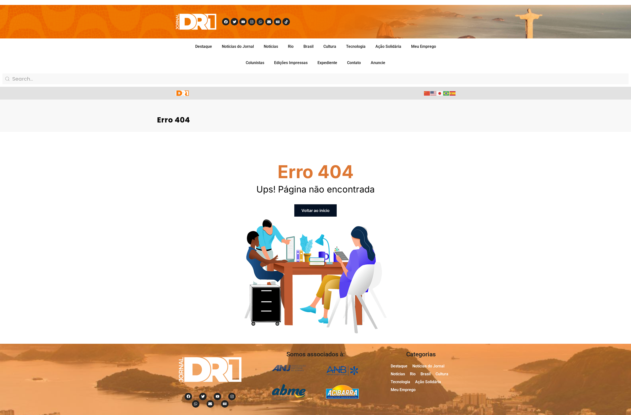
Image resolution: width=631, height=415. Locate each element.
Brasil (308, 46)
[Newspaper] (277, 21)
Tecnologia (356, 46)
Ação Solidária (388, 46)
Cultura (329, 46)
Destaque (203, 46)
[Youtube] (243, 21)
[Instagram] (251, 21)
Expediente (327, 62)
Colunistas (255, 62)
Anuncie (378, 62)
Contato (354, 62)
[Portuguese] (446, 93)
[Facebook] (225, 21)
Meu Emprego (423, 46)
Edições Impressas (291, 62)
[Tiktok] (286, 21)
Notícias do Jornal (238, 46)
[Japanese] (440, 93)
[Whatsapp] (260, 21)
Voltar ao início (315, 210)
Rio (291, 46)
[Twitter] (234, 21)
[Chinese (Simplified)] (427, 93)
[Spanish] (453, 93)
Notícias (271, 46)
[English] (433, 93)
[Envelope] (269, 21)
